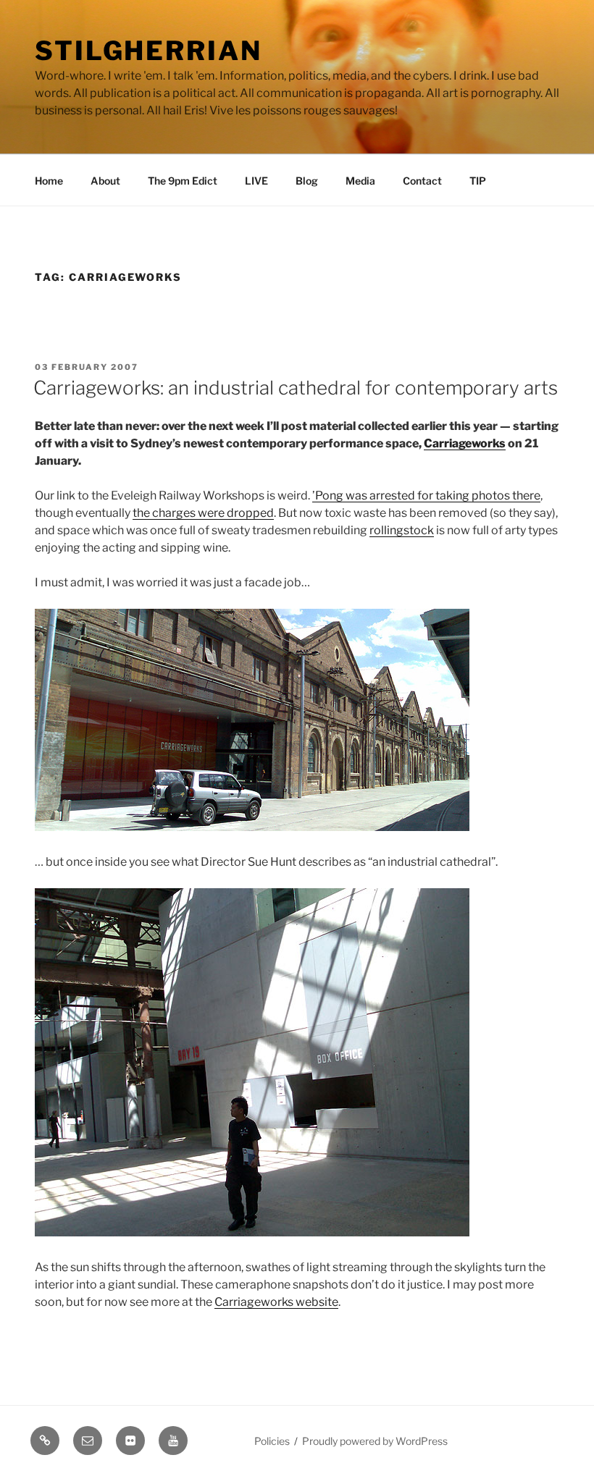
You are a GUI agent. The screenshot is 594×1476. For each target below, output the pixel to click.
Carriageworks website (276, 1302)
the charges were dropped (203, 513)
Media (360, 180)
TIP (477, 180)
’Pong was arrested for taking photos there (426, 495)
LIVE (256, 180)
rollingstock (401, 530)
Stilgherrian (148, 51)
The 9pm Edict (182, 180)
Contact (422, 180)
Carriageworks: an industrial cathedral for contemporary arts (295, 387)
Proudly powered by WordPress (375, 1441)
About (105, 180)
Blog (307, 180)
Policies (272, 1441)
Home (49, 180)
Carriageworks (465, 443)
